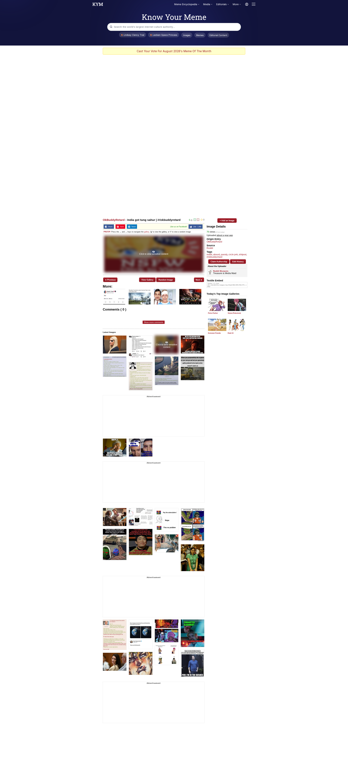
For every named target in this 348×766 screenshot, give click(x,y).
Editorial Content (218, 35)
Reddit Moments (220, 271)
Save (121, 227)
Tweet (133, 227)
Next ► (199, 280)
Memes (200, 35)
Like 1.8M (196, 227)
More (235, 4)
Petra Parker (213, 313)
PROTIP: (107, 232)
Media (206, 4)
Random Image (166, 280)
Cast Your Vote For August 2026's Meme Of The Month (174, 51)
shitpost (242, 254)
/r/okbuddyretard (214, 257)
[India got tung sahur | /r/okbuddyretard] (153, 254)
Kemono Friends (214, 333)
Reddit (210, 248)
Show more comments (153, 322)
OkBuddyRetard (114, 219)
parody (224, 254)
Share (110, 227)
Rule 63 (231, 333)
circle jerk (233, 254)
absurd (216, 254)
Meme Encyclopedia (185, 4)
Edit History (238, 261)
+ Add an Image (227, 220)
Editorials (221, 4)
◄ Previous (110, 280)
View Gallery (147, 280)
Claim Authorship (219, 261)
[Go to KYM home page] (97, 5)
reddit (209, 254)
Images (186, 35)
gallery (146, 232)
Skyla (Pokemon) (234, 313)
